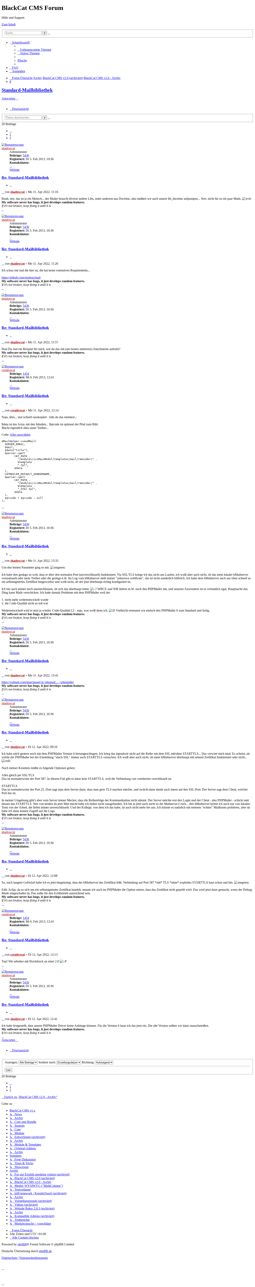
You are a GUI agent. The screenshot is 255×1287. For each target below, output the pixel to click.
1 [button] (10, 134)
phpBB (22, 1244)
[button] (11, 130)
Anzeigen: (12, 1062)
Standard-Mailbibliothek (27, 90)
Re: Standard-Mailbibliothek (25, 177)
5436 (26, 155)
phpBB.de (45, 1251)
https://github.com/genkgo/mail (21, 277)
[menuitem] (34, 49)
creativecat (8, 370)
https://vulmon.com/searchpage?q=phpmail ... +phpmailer (38, 682)
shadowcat (8, 148)
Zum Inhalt (9, 24)
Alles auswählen (20, 434)
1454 (26, 373)
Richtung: (88, 1062)
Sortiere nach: (47, 1062)
